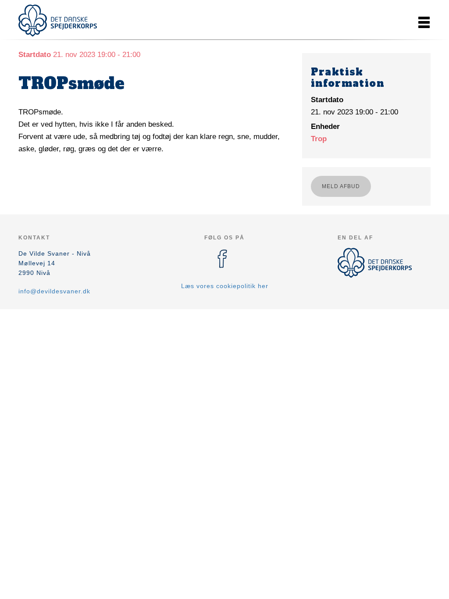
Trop (319, 139)
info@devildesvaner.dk (54, 291)
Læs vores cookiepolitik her (224, 285)
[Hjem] (57, 20)
